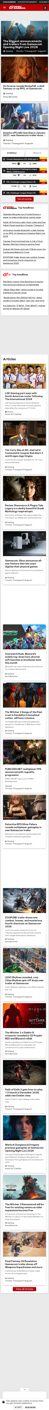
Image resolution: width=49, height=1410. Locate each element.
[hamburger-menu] (4, 7)
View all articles (24, 1288)
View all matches (24, 199)
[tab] (11, 153)
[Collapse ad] (24, 1389)
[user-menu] (45, 7)
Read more (30, 1407)
